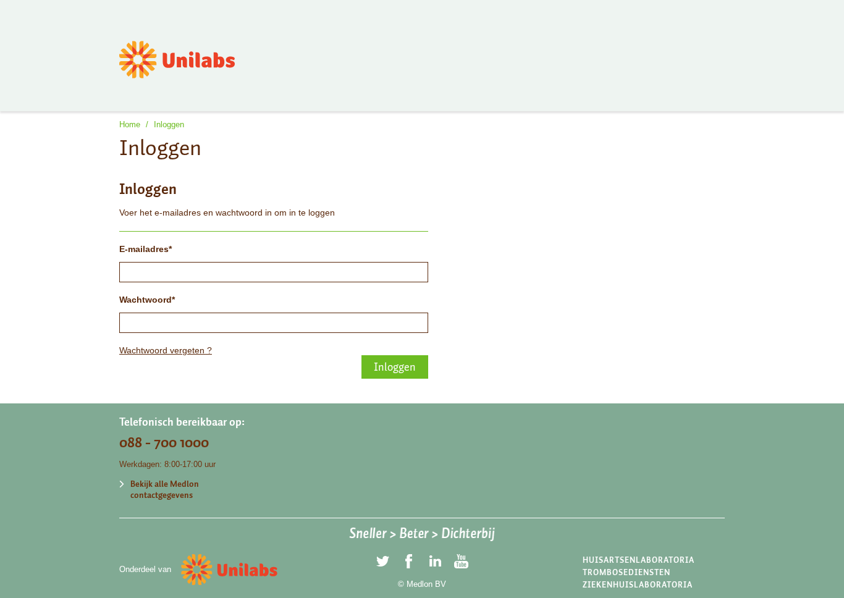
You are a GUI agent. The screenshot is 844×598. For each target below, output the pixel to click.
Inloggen (169, 124)
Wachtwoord (145, 300)
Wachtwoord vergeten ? (165, 350)
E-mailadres (144, 249)
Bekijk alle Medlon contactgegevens (164, 490)
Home (129, 124)
